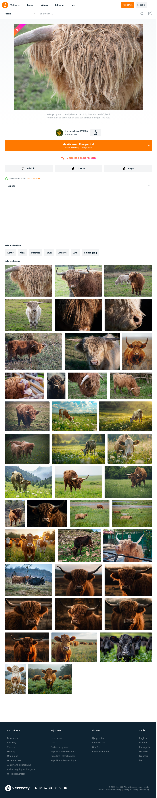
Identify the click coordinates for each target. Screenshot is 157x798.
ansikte (62, 252)
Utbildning (12, 755)
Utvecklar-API (14, 760)
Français (141, 755)
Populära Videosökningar (63, 760)
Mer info (11, 186)
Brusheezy (12, 738)
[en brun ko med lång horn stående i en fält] (15, 513)
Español (141, 742)
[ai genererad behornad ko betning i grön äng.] (28, 482)
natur (10, 252)
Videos (44, 5)
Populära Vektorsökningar (64, 751)
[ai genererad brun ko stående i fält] (50, 679)
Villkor (98, 789)
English (141, 738)
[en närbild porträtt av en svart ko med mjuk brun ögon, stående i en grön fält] (126, 647)
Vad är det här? (33, 178)
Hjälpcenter (98, 738)
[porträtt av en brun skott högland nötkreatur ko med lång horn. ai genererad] (47, 513)
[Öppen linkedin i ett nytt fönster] (45, 788)
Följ (94, 134)
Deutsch (141, 751)
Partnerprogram (59, 747)
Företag (11, 751)
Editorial (59, 5)
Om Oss (96, 747)
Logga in (139, 5)
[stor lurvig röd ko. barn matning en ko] (24, 386)
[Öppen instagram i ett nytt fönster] (41, 788)
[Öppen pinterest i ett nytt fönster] (50, 788)
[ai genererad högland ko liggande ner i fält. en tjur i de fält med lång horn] (137, 351)
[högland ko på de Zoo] (127, 545)
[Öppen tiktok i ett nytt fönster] (55, 788)
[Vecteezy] (5, 5)
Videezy (11, 747)
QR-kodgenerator (16, 773)
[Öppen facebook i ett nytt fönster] (36, 788)
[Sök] (140, 13)
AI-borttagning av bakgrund (21, 769)
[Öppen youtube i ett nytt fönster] (65, 788)
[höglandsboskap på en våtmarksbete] (89, 513)
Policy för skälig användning (134, 789)
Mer (73, 5)
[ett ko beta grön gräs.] (74, 416)
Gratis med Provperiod (77, 145)
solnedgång (90, 252)
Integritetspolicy (111, 789)
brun (49, 252)
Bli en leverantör (100, 751)
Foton (30, 5)
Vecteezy (11, 742)
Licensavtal (56, 738)
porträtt (35, 252)
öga (22, 252)
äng (75, 252)
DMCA (54, 742)
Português (142, 747)
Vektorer (15, 5)
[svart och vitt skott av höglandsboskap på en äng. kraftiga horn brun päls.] (28, 580)
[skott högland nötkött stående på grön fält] (27, 416)
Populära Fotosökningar (63, 755)
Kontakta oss (98, 742)
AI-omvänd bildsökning (19, 764)
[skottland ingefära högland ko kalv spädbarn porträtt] (27, 449)
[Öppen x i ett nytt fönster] (60, 788)
